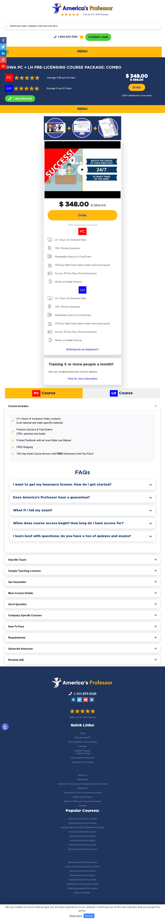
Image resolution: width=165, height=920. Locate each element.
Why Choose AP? (83, 737)
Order (136, 87)
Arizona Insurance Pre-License (82, 818)
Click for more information (82, 378)
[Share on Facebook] (3, 40)
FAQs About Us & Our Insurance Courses (82, 792)
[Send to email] (3, 66)
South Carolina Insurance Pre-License (82, 866)
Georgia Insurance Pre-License (82, 823)
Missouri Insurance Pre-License (82, 849)
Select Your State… (82, 892)
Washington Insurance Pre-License (83, 884)
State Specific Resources (82, 758)
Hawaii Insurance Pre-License (82, 832)
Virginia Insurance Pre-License (82, 879)
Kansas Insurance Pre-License (82, 845)
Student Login (98, 37)
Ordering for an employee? (82, 349)
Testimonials (82, 779)
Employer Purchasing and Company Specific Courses (82, 784)
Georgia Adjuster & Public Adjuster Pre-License (82, 827)
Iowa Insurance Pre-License (82, 840)
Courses (82, 746)
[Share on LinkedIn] (3, 53)
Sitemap (82, 805)
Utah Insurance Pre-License (82, 875)
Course (44, 393)
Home (82, 733)
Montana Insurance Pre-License (82, 862)
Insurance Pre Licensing (82, 762)
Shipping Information (82, 797)
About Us (82, 775)
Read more (76, 915)
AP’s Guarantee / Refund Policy (82, 742)
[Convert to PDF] (3, 59)
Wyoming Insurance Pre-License (82, 888)
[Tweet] (3, 47)
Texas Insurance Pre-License (82, 871)
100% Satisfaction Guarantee (137, 95)
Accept (89, 915)
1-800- (68, 37)
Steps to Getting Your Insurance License (82, 801)
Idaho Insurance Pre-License (82, 836)
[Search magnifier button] (7, 26)
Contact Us (82, 788)
